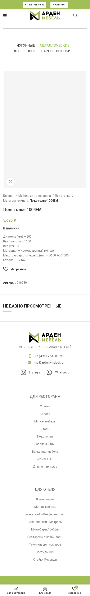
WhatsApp (59, 4)
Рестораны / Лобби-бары (45, 537)
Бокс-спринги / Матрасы (45, 522)
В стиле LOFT (45, 459)
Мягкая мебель (45, 421)
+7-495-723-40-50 (34, 4)
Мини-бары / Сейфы (45, 529)
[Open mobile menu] (5, 16)
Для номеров (45, 499)
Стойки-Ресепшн (45, 559)
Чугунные (26, 46)
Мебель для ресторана (34, 195)
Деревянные (25, 51)
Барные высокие (56, 51)
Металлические (54, 46)
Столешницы (45, 444)
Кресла (45, 414)
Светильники (45, 552)
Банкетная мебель (45, 451)
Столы (45, 429)
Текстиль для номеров (45, 544)
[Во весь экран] (10, 182)
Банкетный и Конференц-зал (45, 514)
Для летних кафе (45, 466)
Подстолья (63, 195)
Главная (9, 195)
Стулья (45, 406)
